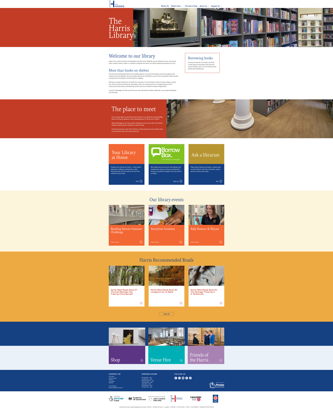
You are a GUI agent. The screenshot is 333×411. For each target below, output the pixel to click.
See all (166, 314)
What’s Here (176, 6)
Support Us (215, 6)
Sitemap (173, 407)
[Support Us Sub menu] (221, 6)
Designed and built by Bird (207, 407)
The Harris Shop (191, 6)
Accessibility (194, 407)
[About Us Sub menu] (208, 6)
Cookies (167, 407)
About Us (203, 6)
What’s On (165, 6)
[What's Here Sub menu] (182, 6)
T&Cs (187, 407)
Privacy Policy (181, 407)
